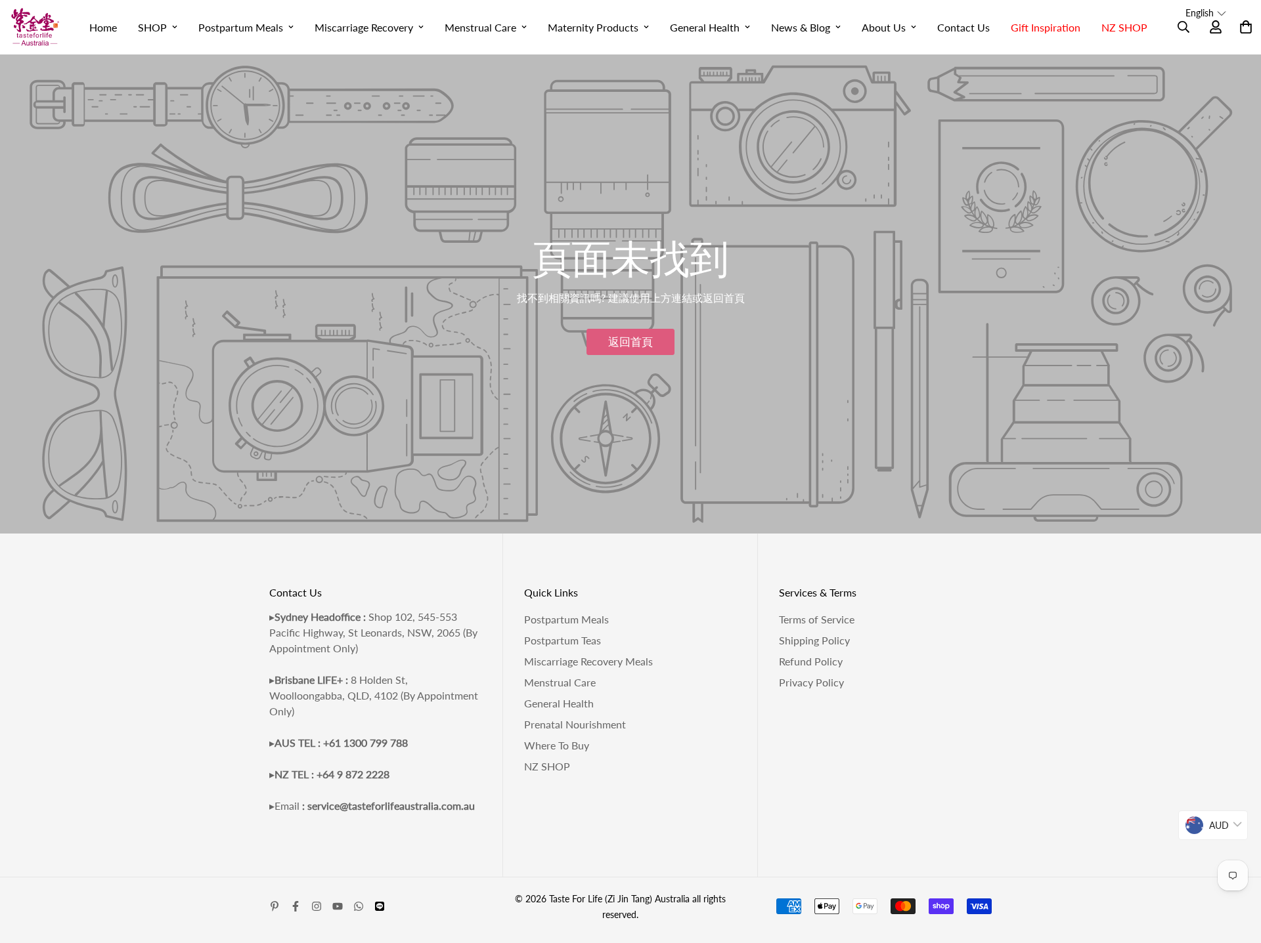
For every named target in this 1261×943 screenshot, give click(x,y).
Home (103, 27)
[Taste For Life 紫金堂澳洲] (35, 27)
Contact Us (963, 27)
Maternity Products (593, 27)
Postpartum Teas (562, 640)
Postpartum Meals (240, 27)
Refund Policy (811, 661)
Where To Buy (556, 745)
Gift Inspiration (1045, 27)
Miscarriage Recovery (364, 27)
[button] (1205, 13)
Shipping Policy (814, 640)
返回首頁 (630, 341)
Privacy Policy (811, 682)
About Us (884, 27)
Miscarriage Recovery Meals (588, 661)
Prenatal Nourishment (575, 724)
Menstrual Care (480, 27)
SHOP (152, 27)
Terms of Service (816, 619)
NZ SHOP (1124, 27)
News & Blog (800, 27)
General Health (705, 27)
